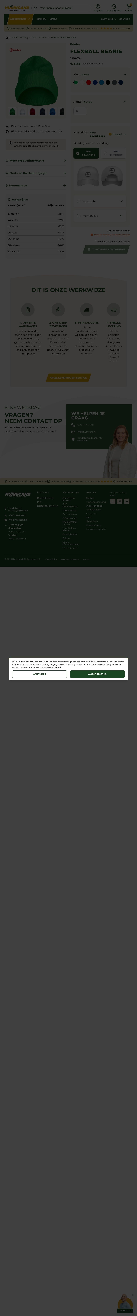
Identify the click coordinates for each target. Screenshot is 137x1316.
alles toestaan (97, 674)
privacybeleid (54, 667)
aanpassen (39, 674)
